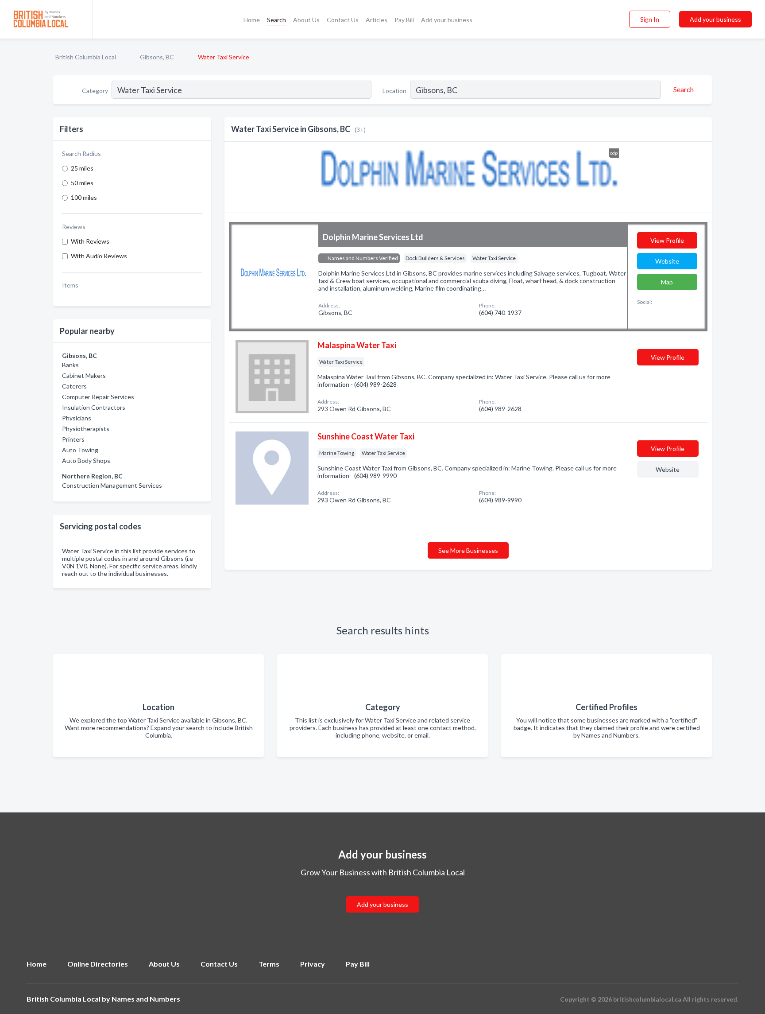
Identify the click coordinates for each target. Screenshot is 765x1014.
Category (95, 90)
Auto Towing (80, 450)
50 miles (82, 182)
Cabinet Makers (84, 375)
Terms (269, 964)
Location (394, 90)
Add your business (446, 19)
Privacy (312, 964)
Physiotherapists (85, 428)
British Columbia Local (85, 57)
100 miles (84, 197)
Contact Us (343, 19)
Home (251, 19)
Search (276, 19)
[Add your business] (382, 894)
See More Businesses (468, 550)
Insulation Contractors (93, 407)
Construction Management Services (112, 485)
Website (667, 261)
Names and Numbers (146, 999)
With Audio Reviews (99, 256)
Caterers (74, 386)
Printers (73, 439)
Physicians (76, 418)
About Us (306, 19)
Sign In (649, 19)
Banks (70, 365)
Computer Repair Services (98, 396)
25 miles (82, 168)
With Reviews (90, 241)
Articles (376, 19)
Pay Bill (404, 19)
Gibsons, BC (157, 57)
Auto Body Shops (86, 460)
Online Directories (97, 964)
